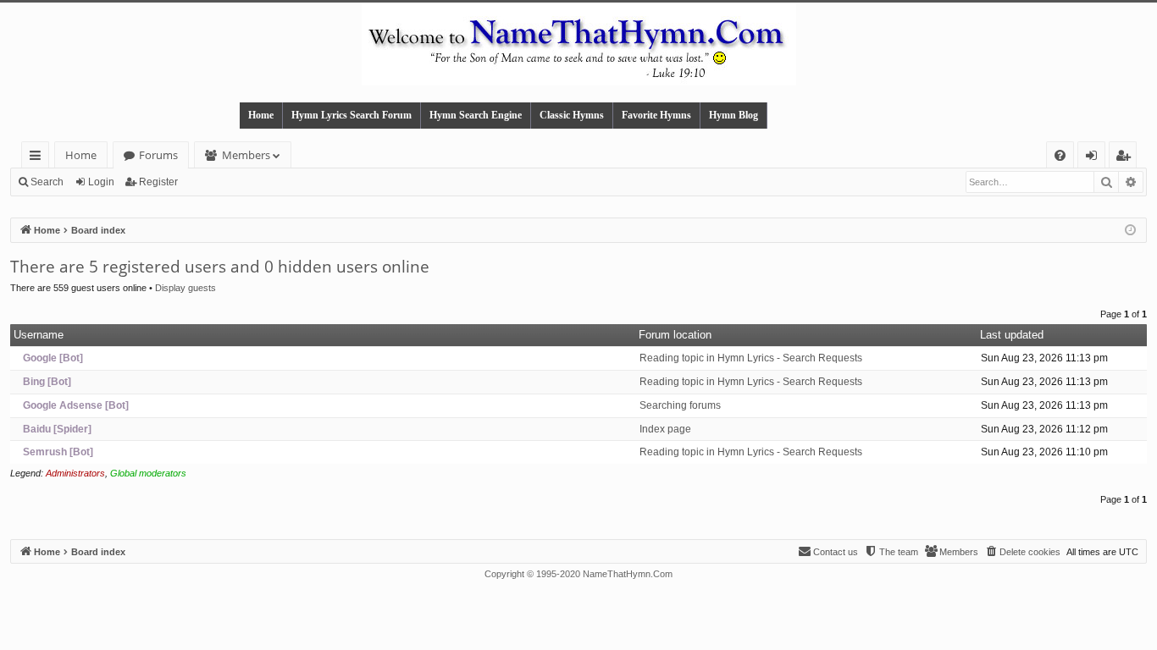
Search (47, 182)
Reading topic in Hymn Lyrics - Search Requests (750, 358)
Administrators (75, 473)
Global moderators (148, 473)
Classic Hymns (572, 115)
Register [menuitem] (1126, 157)
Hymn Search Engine (475, 115)
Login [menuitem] (1094, 157)
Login (101, 182)
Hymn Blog (733, 115)
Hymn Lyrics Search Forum (351, 115)
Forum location (675, 334)
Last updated (1012, 334)
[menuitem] (1060, 155)
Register (158, 182)
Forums (158, 154)
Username (39, 334)
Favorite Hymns (656, 115)
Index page (665, 429)
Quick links (38, 157)
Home (261, 115)
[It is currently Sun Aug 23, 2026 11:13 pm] (1130, 230)
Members (246, 154)
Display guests (185, 288)
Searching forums (680, 405)
